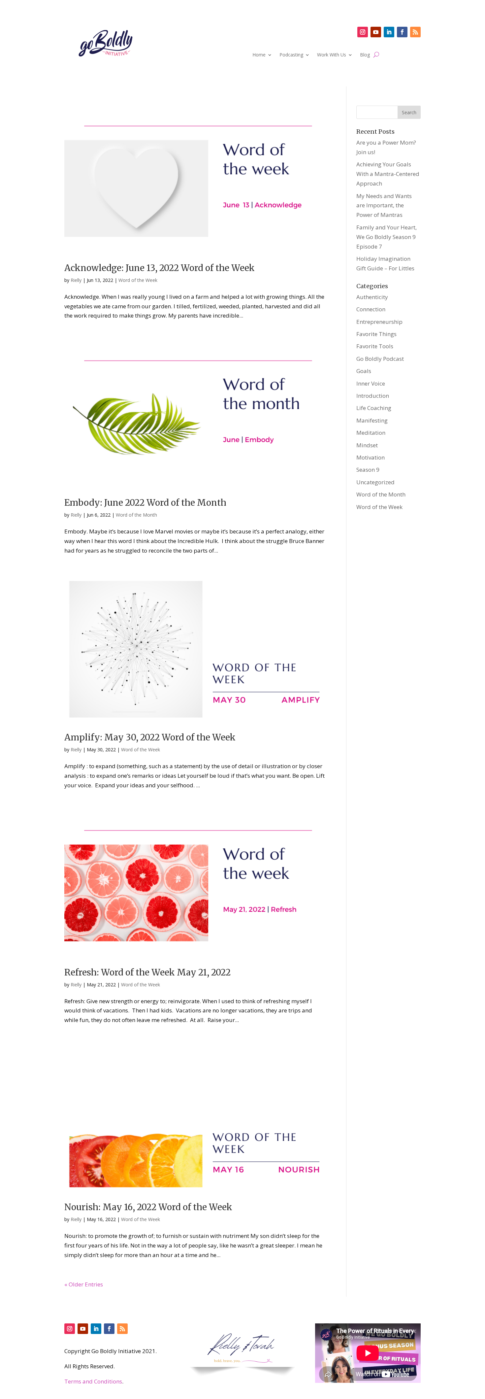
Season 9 (367, 469)
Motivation (370, 457)
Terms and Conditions (93, 1381)
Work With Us (331, 55)
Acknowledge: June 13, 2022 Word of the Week (159, 267)
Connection (370, 309)
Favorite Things (376, 334)
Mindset (367, 445)
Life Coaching (373, 408)
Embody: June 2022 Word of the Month (145, 502)
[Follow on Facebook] (402, 32)
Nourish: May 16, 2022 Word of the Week (148, 1207)
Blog (365, 55)
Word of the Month (136, 515)
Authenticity (372, 297)
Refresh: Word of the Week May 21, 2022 (147, 972)
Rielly (76, 280)
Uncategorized (375, 482)
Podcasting (291, 55)
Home (259, 55)
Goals (363, 371)
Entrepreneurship (379, 321)
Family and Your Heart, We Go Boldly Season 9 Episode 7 (386, 236)
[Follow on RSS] (415, 32)
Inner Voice (370, 383)
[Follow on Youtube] (376, 32)
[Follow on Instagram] (362, 32)
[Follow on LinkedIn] (389, 32)
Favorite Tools (374, 346)
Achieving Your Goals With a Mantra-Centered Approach (387, 173)
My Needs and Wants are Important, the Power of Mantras (384, 205)
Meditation (370, 432)
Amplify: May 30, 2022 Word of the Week (150, 737)
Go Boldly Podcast (380, 358)
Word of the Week (137, 280)
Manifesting (372, 420)
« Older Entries (83, 1284)
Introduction (372, 395)
